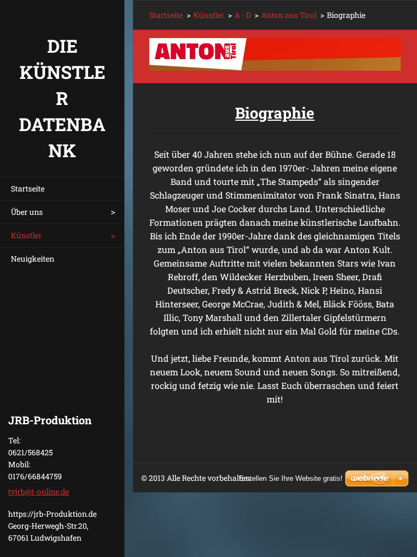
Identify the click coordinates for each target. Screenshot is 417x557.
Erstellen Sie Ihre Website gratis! (291, 478)
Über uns (27, 212)
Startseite (28, 188)
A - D (243, 15)
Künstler (26, 235)
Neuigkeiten (32, 258)
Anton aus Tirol (289, 15)
